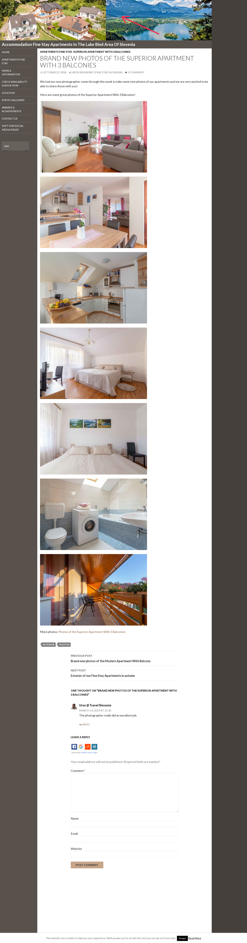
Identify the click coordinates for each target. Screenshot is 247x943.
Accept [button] (182, 938)
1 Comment (136, 72)
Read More (194, 938)
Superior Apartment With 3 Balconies (101, 51)
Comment (78, 770)
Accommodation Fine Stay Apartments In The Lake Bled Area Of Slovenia (68, 44)
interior (48, 644)
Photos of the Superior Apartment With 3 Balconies (92, 632)
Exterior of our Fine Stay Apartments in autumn (103, 673)
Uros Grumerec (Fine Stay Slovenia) (96, 72)
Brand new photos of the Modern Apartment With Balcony (111, 658)
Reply (86, 724)
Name (75, 818)
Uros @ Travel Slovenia (95, 705)
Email (74, 833)
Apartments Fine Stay (56, 51)
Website (76, 849)
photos (64, 644)
